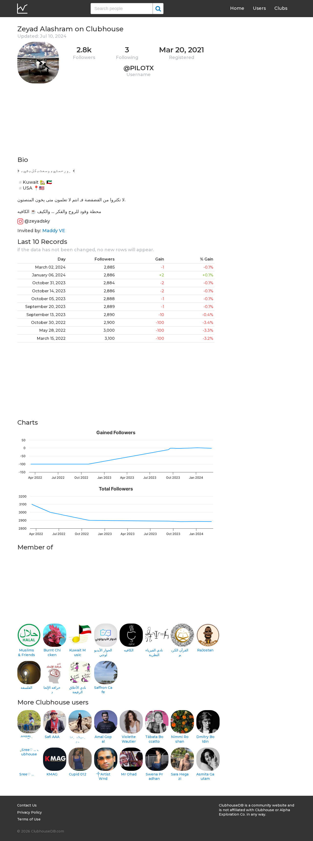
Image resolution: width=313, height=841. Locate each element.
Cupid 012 (77, 774)
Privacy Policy (29, 812)
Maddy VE (53, 230)
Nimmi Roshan (180, 739)
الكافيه (129, 650)
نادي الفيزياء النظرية (154, 652)
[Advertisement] (115, 121)
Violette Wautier (129, 739)
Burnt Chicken (52, 652)
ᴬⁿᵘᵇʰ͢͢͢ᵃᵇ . (26, 737)
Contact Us (27, 805)
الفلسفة (26, 687)
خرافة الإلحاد (52, 689)
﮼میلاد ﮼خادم (77, 739)
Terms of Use (29, 819)
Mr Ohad (128, 774)
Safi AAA (52, 737)
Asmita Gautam (205, 776)
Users (259, 8)
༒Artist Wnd (103, 776)
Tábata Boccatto (154, 739)
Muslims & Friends (26, 652)
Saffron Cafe (103, 689)
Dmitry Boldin (205, 739)
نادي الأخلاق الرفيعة (77, 689)
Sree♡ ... (26, 774)
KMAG (51, 774)
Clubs (280, 8)
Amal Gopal (103, 739)
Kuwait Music (77, 652)
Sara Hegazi (180, 776)
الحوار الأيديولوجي (103, 652)
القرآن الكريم (179, 652)
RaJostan (205, 650)
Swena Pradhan (154, 776)
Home (237, 8)
